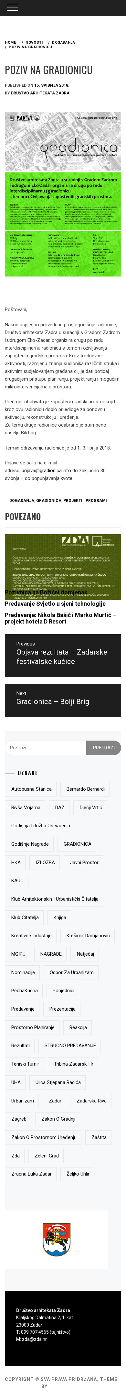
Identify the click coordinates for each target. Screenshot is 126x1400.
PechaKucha (24, 990)
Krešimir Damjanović (88, 936)
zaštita (99, 1137)
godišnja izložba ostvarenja (40, 826)
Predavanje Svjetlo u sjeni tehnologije (55, 603)
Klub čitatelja (25, 917)
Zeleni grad (47, 1156)
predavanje (23, 1009)
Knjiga (60, 917)
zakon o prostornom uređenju (44, 1137)
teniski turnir (25, 1064)
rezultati (20, 1045)
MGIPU (18, 954)
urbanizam (22, 1101)
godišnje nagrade (30, 844)
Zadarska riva (92, 1101)
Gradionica (48, 500)
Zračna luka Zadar (31, 1174)
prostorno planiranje (33, 1027)
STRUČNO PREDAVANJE (70, 1045)
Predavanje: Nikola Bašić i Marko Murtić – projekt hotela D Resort (60, 618)
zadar (55, 1101)
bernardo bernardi (86, 789)
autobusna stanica (31, 789)
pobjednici (63, 990)
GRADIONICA (77, 844)
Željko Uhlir (78, 1174)
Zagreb (18, 1119)
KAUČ (17, 881)
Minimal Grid (22, 1386)
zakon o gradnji (58, 1119)
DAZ (60, 807)
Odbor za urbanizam (72, 972)
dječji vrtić (91, 807)
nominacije (23, 972)
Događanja (21, 500)
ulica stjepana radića (58, 1082)
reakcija (78, 1027)
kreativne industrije (31, 936)
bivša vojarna (25, 807)
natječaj (85, 954)
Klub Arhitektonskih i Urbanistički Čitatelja (55, 899)
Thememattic (67, 1386)
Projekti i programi (85, 500)
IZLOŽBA (45, 862)
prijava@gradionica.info (46, 470)
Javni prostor (84, 862)
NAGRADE (51, 954)
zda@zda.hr (34, 1339)
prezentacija (62, 1009)
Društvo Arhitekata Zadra (40, 93)
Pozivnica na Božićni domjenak (46, 592)
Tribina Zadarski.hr (73, 1064)
